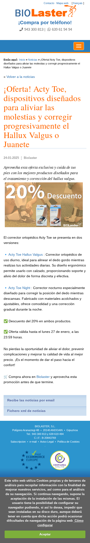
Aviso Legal (47, 441)
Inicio (22, 59)
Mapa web (62, 3)
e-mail (33, 441)
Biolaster (43, 377)
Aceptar (45, 534)
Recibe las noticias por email (30, 400)
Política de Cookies (68, 441)
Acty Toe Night (19, 288)
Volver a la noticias (20, 77)
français (78, 3)
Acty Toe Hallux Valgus (25, 254)
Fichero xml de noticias (26, 411)
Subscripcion (18, 441)
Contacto (49, 3)
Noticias (32, 59)
